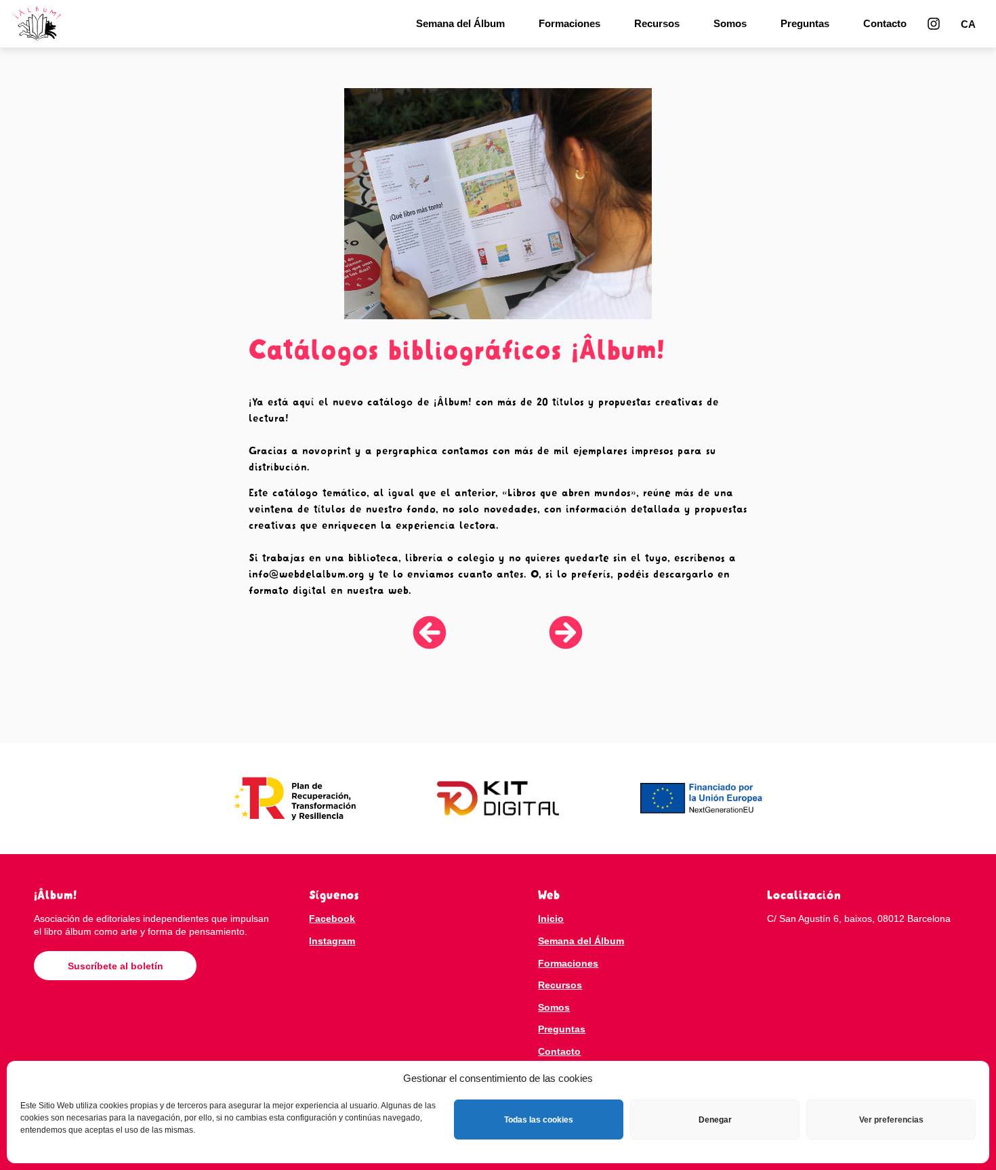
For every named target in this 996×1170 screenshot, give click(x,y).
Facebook (332, 918)
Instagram (332, 940)
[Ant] (455, 632)
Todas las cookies (538, 1120)
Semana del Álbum (460, 23)
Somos (730, 23)
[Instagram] (933, 23)
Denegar (715, 1120)
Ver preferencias (891, 1120)
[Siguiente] (540, 632)
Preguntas (805, 23)
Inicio (551, 918)
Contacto (885, 23)
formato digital (288, 590)
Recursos (657, 23)
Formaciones (569, 23)
